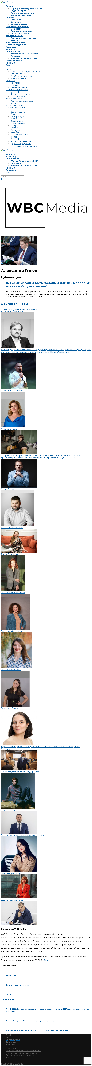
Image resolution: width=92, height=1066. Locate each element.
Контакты (10, 1057)
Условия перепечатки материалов (23, 1051)
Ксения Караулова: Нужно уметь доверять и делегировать (33, 1021)
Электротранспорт (21, 15)
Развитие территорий (17, 27)
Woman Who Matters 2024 (24, 54)
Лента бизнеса (14, 60)
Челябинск (16, 132)
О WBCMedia (12, 1048)
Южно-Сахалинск (19, 134)
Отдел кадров (18, 11)
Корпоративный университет (26, 8)
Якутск (14, 137)
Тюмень (15, 128)
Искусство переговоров (23, 38)
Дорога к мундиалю (21, 144)
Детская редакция (16, 45)
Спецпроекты (13, 51)
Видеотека (12, 170)
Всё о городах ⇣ (19, 112)
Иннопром (16, 56)
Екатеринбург (18, 116)
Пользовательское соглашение (21, 1055)
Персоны (10, 17)
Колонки (10, 49)
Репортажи (11, 975)
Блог (8, 65)
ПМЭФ (8, 995)
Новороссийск (18, 123)
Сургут (14, 125)
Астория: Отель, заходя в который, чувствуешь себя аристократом (37, 1030)
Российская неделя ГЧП (24, 58)
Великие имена (19, 24)
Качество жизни (14, 36)
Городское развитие (22, 31)
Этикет (14, 40)
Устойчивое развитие (22, 13)
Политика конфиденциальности (22, 1053)
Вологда (15, 114)
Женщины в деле (15, 42)
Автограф (16, 22)
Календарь (12, 47)
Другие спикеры (14, 303)
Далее (9, 298)
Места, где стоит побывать (24, 146)
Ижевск (14, 119)
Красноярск (17, 121)
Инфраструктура (20, 33)
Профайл (10, 63)
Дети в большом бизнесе (17, 985)
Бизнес (9, 6)
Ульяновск (16, 130)
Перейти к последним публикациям (19, 309)
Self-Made (16, 20)
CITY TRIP (16, 29)
